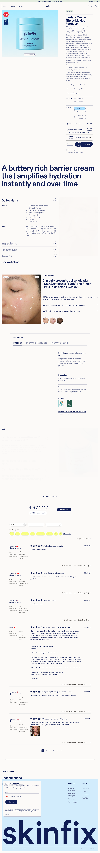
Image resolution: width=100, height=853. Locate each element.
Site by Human (84, 848)
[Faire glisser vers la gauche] (25, 54)
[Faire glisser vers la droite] (34, 54)
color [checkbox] (17, 534)
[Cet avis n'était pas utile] (88, 566)
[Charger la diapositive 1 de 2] (3, 1)
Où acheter (72, 799)
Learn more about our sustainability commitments (72, 413)
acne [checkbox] (11, 534)
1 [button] (42, 751)
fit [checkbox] (60, 534)
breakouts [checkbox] (25, 534)
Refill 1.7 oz (79, 112)
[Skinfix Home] (49, 6)
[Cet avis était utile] (84, 566)
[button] (5, 6)
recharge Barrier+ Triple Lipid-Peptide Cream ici (78, 61)
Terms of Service (6, 849)
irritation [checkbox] (49, 534)
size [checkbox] (56, 534)
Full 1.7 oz (80, 108)
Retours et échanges (71, 795)
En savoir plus (46, 640)
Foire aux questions (71, 789)
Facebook (86, 795)
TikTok (85, 792)
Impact (17, 342)
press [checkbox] (32, 534)
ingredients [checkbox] (40, 534)
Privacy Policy (16, 849)
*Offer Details (73, 802)
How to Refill (60, 342)
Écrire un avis (64, 509)
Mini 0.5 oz (79, 115)
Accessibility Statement (36, 849)
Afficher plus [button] (67, 534)
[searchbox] (16, 524)
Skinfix (95, 848)
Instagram (86, 788)
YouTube (85, 798)
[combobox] (36, 525)
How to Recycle (36, 342)
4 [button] (53, 751)
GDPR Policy (25, 849)
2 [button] (46, 751)
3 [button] (49, 751)
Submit (11, 802)
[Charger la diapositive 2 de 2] (4, 1)
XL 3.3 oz (80, 119)
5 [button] (57, 751)
